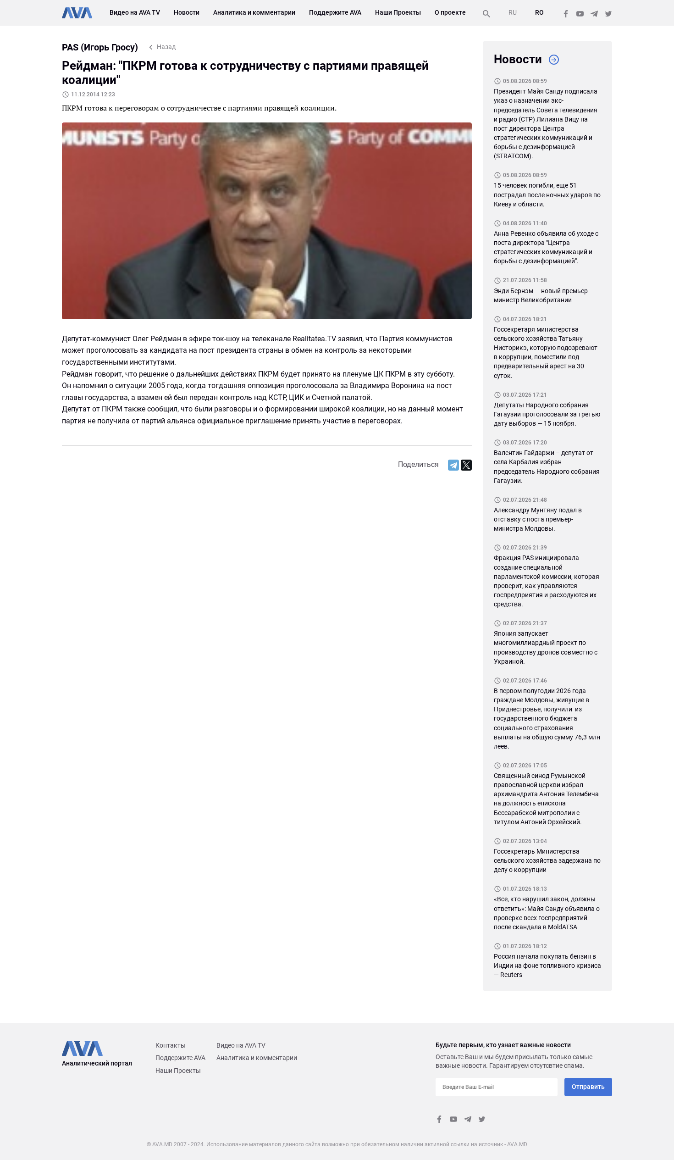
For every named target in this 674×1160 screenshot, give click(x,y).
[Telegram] (453, 465)
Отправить (588, 1086)
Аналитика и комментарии (254, 12)
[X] (466, 465)
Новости (186, 12)
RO (539, 12)
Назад (166, 46)
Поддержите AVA (335, 12)
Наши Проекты (398, 12)
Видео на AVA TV (135, 12)
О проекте (450, 12)
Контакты (170, 1045)
